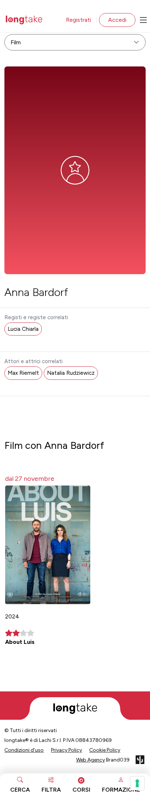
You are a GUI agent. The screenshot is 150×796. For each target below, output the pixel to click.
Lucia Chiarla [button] (23, 329)
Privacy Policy (66, 750)
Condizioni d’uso (24, 750)
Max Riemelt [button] (23, 373)
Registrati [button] (78, 19)
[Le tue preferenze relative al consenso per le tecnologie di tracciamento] (137, 783)
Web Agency (90, 760)
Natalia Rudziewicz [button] (71, 373)
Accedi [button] (117, 19)
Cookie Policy (104, 750)
